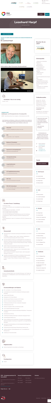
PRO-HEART (20, 380)
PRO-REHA (28, 378)
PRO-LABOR (20, 382)
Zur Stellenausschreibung (40, 378)
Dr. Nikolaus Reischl (39, 182)
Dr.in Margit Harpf (39, 180)
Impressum (38, 398)
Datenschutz (43, 398)
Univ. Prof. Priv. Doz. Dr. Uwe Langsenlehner (41, 265)
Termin (41, 14)
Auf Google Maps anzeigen (5, 386)
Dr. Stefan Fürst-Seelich (40, 262)
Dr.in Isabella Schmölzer (40, 270)
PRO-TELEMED (28, 382)
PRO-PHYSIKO (28, 380)
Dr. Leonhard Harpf (39, 176)
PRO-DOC (20, 378)
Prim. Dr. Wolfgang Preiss (40, 242)
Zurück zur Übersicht (7, 34)
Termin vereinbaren (42, 163)
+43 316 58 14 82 (42, 145)
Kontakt (48, 398)
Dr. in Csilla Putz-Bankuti (40, 178)
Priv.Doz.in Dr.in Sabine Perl (41, 217)
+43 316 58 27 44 (42, 149)
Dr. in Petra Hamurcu (39, 258)
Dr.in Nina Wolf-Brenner (40, 260)
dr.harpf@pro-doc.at (42, 150)
